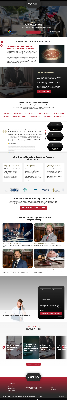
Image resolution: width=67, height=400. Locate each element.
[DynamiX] (61, 396)
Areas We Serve (55, 384)
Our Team (54, 387)
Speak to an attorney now (33, 208)
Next (45, 143)
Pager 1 (1, 42)
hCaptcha (60, 316)
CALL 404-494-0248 (44, 91)
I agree (42, 310)
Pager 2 (1, 45)
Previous (45, 130)
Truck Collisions (11, 388)
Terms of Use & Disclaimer (30, 396)
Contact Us (54, 389)
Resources (54, 385)
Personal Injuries (11, 383)
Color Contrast (38, 399)
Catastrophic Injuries (12, 385)
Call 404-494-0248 (33, 32)
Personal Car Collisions (12, 386)
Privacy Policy (39, 396)
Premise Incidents (11, 390)
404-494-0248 (61, 3)
